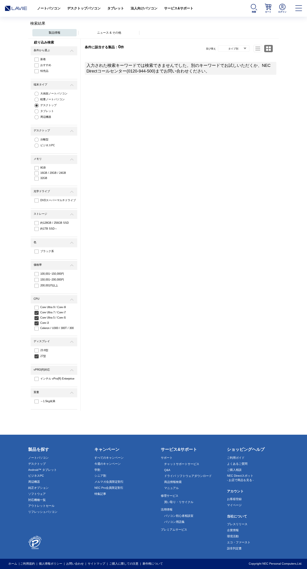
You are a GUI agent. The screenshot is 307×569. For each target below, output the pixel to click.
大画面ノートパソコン (53, 93)
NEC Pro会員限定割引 (108, 487)
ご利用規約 (27, 563)
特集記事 (100, 493)
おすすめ (45, 65)
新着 (43, 59)
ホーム (12, 563)
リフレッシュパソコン (42, 511)
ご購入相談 (234, 469)
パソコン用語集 (174, 521)
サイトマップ (96, 563)
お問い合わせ (75, 563)
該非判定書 (234, 548)
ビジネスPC (47, 145)
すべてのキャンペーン (109, 457)
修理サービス (169, 495)
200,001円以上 (49, 285)
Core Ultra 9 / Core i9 (53, 307)
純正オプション (38, 487)
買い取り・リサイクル (178, 502)
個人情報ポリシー (50, 563)
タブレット (115, 8)
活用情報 (167, 509)
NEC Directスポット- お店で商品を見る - (240, 478)
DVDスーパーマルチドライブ (58, 200)
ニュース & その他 (109, 32)
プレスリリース (237, 524)
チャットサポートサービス (181, 464)
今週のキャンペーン (107, 463)
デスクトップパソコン (84, 8)
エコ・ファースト (238, 542)
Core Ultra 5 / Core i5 (53, 317)
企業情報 (233, 530)
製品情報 (54, 32)
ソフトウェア (37, 493)
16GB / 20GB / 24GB (53, 172)
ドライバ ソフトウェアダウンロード (188, 476)
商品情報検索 (173, 482)
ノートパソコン (49, 8)
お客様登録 (234, 499)
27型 (43, 356)
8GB (43, 167)
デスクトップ (48, 105)
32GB (43, 178)
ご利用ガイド (236, 457)
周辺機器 (45, 116)
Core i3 (44, 322)
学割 (97, 469)
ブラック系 (47, 251)
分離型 (44, 139)
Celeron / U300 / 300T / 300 (57, 328)
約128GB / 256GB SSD (54, 222)
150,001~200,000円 (52, 279)
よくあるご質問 (237, 463)
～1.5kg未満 (47, 401)
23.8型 (44, 350)
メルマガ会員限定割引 (109, 481)
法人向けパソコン (144, 8)
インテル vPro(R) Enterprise (57, 378)
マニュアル (171, 488)
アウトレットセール (41, 505)
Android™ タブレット (42, 469)
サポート (167, 457)
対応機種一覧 (37, 500)
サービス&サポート (178, 8)
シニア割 (100, 475)
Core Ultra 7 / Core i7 (53, 312)
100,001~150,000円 (52, 273)
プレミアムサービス (174, 529)
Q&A (167, 470)
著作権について (152, 563)
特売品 (44, 70)
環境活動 (233, 536)
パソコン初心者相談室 (178, 515)
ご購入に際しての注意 (123, 563)
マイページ (234, 505)
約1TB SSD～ (48, 228)
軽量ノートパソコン (52, 99)
